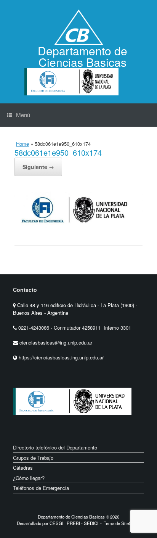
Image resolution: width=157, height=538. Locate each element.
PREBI (73, 523)
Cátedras (23, 467)
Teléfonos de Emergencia (41, 487)
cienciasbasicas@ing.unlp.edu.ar (55, 342)
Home (22, 143)
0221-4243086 (34, 327)
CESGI (57, 523)
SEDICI (91, 523)
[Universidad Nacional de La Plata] (96, 421)
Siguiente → (38, 167)
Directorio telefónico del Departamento (55, 447)
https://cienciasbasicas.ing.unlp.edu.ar (61, 357)
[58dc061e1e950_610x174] (78, 226)
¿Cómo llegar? (29, 478)
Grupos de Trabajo (33, 457)
